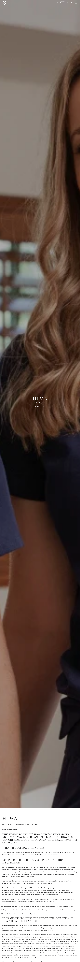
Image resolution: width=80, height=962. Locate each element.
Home (36, 407)
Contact (62, 3)
